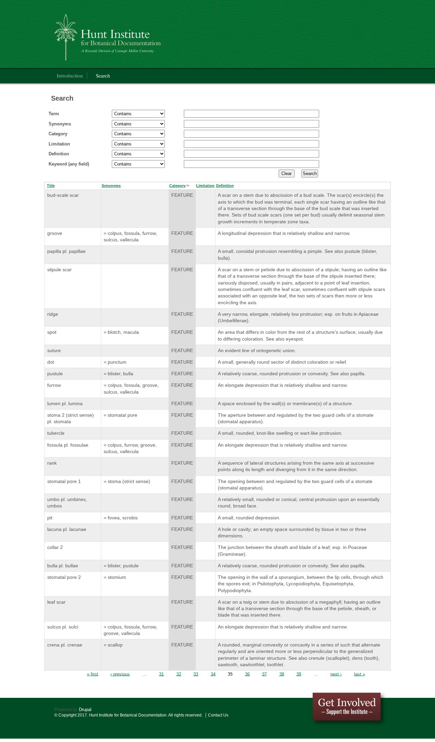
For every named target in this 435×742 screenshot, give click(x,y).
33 (195, 673)
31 (161, 673)
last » (359, 673)
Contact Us (218, 715)
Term (54, 113)
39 (298, 673)
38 (281, 673)
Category (58, 133)
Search (103, 75)
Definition (59, 153)
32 (178, 673)
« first (92, 673)
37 (264, 673)
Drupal (85, 709)
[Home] (144, 35)
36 (247, 673)
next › (336, 673)
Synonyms (60, 123)
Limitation (59, 143)
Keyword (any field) (69, 164)
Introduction (70, 75)
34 (213, 673)
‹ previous (120, 673)
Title (51, 186)
